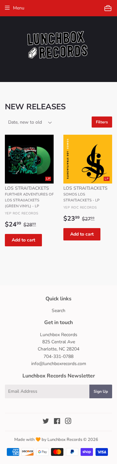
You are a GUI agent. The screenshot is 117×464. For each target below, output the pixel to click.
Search (58, 310)
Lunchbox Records (64, 440)
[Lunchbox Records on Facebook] (57, 422)
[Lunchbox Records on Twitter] (46, 422)
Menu (18, 8)
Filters (102, 122)
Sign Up (101, 391)
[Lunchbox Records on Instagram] (68, 422)
